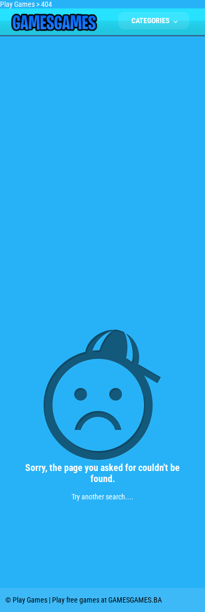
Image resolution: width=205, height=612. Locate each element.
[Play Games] (54, 28)
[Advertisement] (102, 142)
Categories (151, 20)
